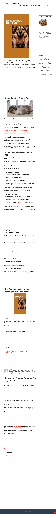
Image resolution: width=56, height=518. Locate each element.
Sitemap (30, 511)
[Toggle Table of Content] (13, 93)
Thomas (10, 369)
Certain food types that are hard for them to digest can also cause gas (15, 130)
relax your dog (18, 202)
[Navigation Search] (51, 6)
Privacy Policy (26, 511)
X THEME (30, 510)
